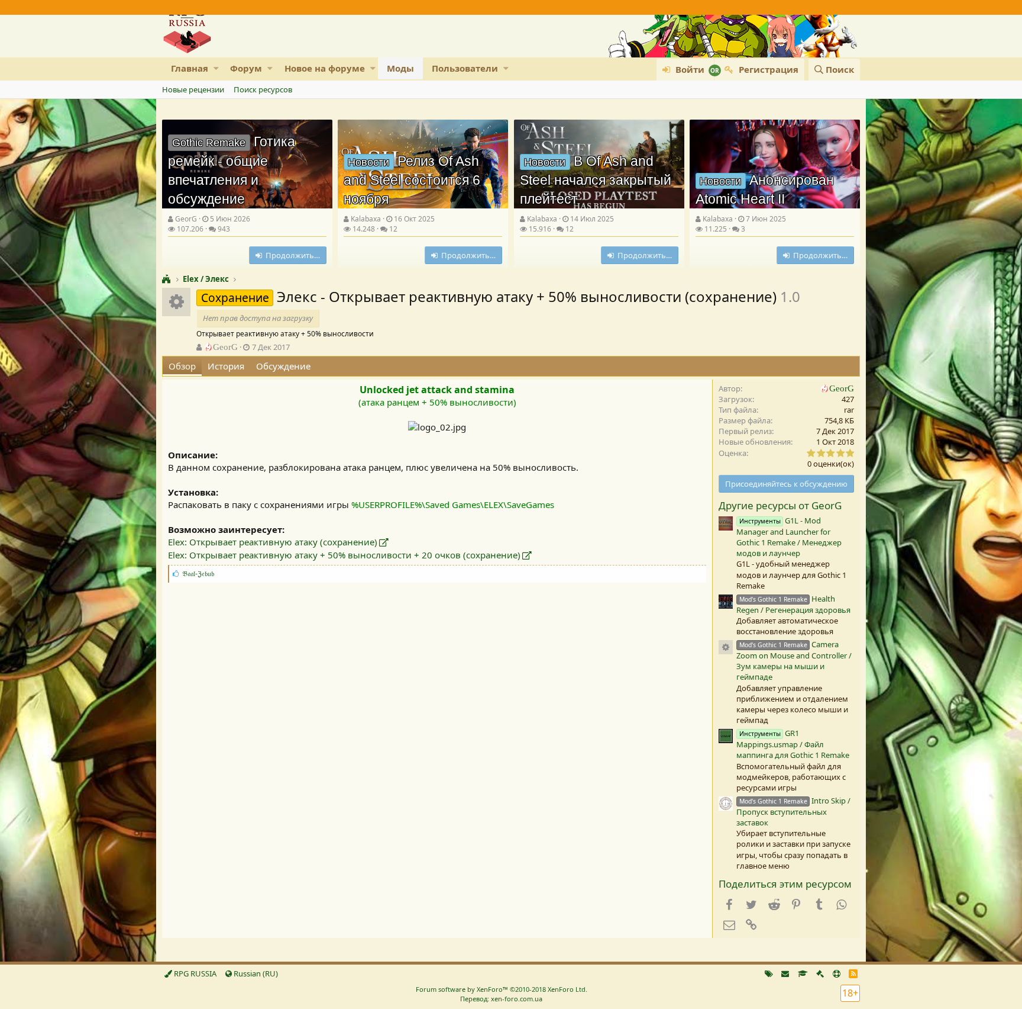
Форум (246, 68)
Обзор (182, 366)
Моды (400, 68)
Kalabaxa (366, 219)
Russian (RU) (255, 973)
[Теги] (768, 973)
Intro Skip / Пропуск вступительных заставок (793, 811)
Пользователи (465, 68)
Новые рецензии (193, 89)
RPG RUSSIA (194, 973)
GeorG (186, 219)
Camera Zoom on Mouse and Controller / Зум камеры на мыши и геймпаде (794, 660)
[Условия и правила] (802, 973)
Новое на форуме (324, 68)
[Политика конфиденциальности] (820, 973)
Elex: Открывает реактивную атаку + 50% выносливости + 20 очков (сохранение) (344, 555)
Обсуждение (283, 366)
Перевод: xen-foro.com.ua (501, 998)
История (226, 366)
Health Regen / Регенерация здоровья (793, 604)
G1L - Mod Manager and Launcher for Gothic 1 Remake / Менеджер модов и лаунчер (789, 536)
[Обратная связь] (785, 973)
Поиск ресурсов (263, 89)
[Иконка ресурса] (726, 647)
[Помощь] (836, 973)
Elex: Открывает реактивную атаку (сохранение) (272, 542)
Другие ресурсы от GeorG (780, 505)
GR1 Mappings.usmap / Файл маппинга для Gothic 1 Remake (792, 744)
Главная (189, 68)
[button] (216, 68)
